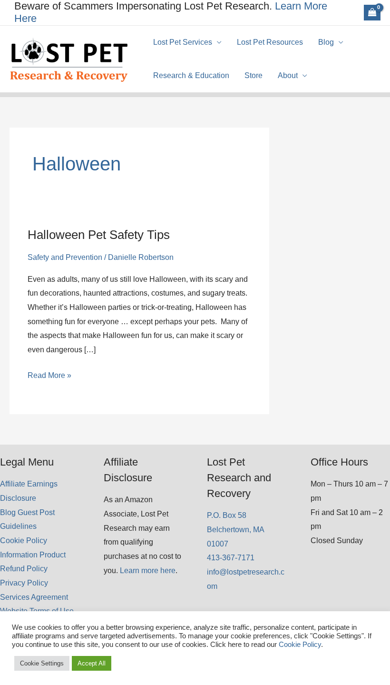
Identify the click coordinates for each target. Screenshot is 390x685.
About (288, 75)
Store (253, 75)
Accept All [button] (92, 663)
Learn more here (148, 570)
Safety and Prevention (65, 257)
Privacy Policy (24, 583)
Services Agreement (34, 597)
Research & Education (191, 75)
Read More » (49, 377)
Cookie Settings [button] (42, 663)
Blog (326, 42)
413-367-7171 (230, 558)
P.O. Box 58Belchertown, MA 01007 (235, 529)
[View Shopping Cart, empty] (372, 12)
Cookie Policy (23, 540)
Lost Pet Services (182, 42)
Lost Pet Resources (270, 42)
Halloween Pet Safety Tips (99, 235)
